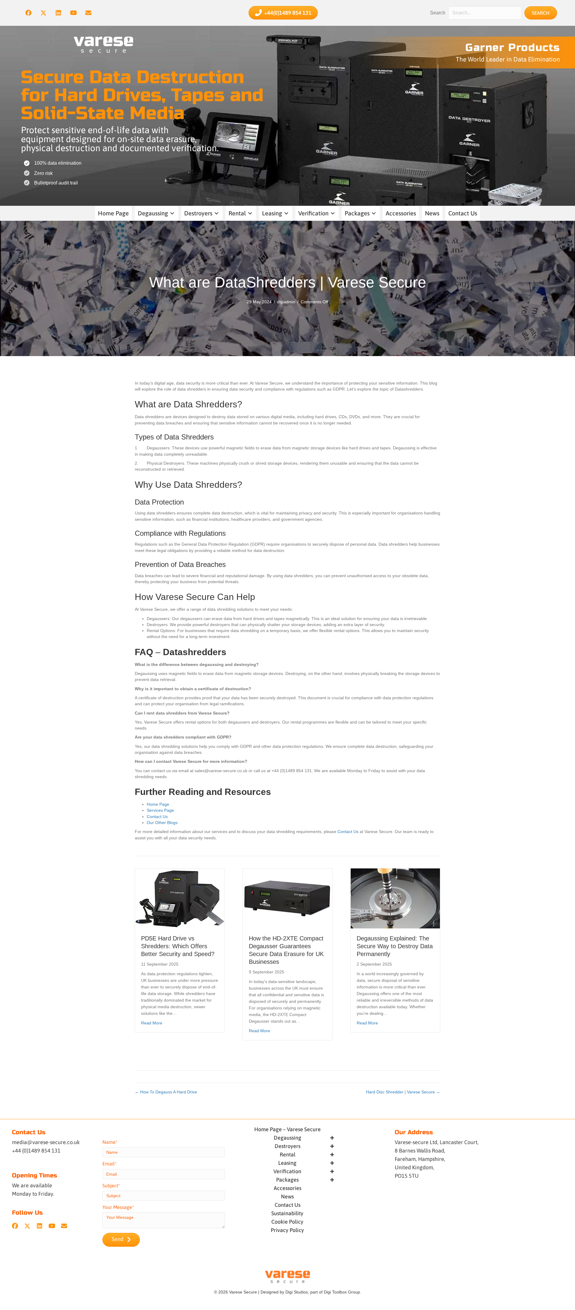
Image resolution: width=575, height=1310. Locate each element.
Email (108, 1163)
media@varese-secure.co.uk (46, 1142)
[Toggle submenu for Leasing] (286, 213)
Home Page (158, 804)
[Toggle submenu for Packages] (373, 213)
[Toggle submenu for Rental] (250, 213)
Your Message (117, 1207)
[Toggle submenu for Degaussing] (172, 213)
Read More (151, 1022)
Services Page (160, 810)
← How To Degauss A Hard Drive (166, 1092)
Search (437, 12)
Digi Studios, (297, 1292)
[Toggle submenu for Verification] (332, 213)
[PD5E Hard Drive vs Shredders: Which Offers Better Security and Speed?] (179, 898)
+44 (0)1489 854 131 (36, 1150)
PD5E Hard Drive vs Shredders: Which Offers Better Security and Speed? (177, 946)
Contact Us (157, 816)
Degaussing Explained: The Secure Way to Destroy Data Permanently (395, 946)
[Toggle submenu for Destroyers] (216, 213)
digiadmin (286, 301)
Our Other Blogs (162, 822)
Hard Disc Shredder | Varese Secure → (403, 1092)
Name (109, 1142)
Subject (110, 1185)
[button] (28, 12)
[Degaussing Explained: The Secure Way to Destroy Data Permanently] (395, 898)
